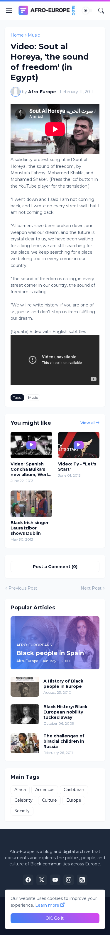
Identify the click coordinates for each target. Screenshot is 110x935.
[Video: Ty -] (79, 445)
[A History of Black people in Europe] (25, 687)
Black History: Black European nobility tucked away (65, 712)
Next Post (91, 588)
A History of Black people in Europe (63, 683)
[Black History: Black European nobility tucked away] (25, 714)
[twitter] (41, 880)
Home (17, 35)
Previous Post (23, 588)
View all (87, 422)
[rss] (82, 880)
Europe (73, 800)
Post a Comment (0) (55, 566)
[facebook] (28, 880)
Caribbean (74, 789)
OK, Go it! (55, 918)
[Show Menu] (9, 11)
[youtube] (55, 880)
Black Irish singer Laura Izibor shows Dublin (30, 528)
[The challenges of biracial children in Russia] (25, 743)
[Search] (101, 11)
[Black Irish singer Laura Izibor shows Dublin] (31, 504)
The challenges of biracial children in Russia (63, 741)
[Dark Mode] (87, 11)
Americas (44, 789)
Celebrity (23, 800)
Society (22, 810)
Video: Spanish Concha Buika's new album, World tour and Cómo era (31, 469)
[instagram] (68, 880)
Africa (20, 789)
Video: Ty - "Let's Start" (77, 466)
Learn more (47, 905)
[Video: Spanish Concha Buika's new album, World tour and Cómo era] (31, 445)
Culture (49, 800)
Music (34, 35)
